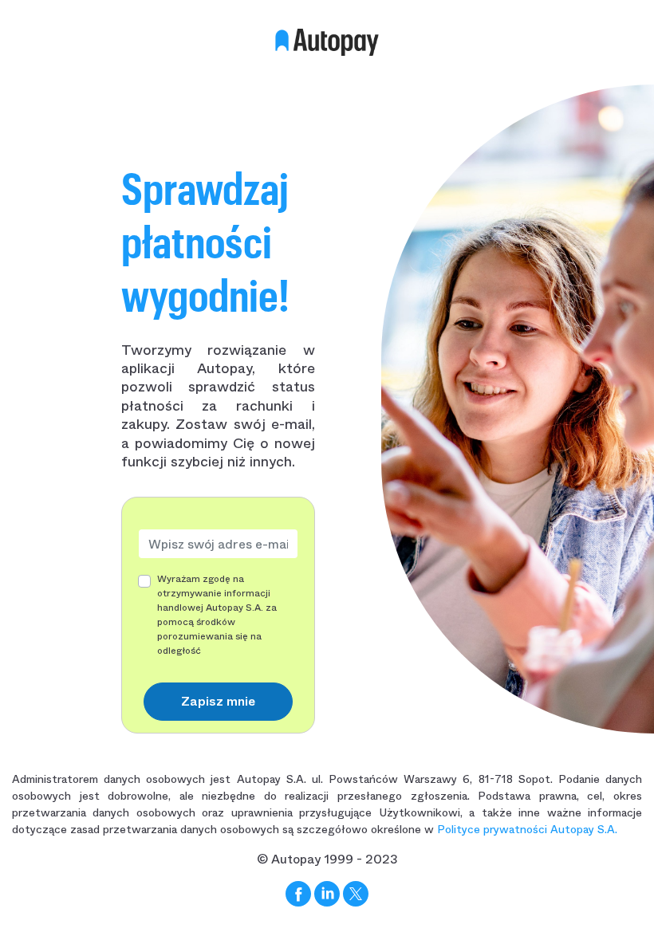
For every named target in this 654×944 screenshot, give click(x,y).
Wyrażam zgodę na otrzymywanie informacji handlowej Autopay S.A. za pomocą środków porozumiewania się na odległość (217, 615)
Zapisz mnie (218, 701)
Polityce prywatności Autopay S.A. (527, 829)
